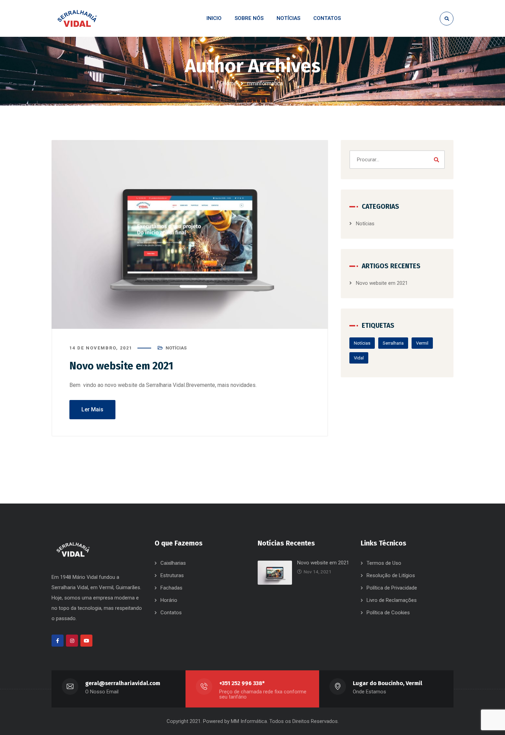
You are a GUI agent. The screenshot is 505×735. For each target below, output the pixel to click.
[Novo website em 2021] (190, 234)
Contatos (171, 612)
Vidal (359, 357)
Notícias (176, 347)
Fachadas (171, 588)
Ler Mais (92, 409)
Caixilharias (173, 563)
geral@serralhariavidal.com (122, 683)
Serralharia (393, 343)
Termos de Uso (384, 563)
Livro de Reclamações (392, 600)
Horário (168, 600)
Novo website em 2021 (121, 366)
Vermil (422, 343)
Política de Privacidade (392, 588)
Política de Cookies (388, 612)
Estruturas (172, 575)
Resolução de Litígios (391, 575)
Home (229, 83)
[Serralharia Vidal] (77, 18)
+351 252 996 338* (242, 683)
